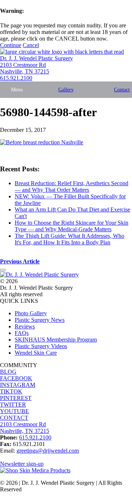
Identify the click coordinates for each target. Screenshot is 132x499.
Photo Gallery (31, 313)
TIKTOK (11, 391)
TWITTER (13, 404)
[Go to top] (3, 270)
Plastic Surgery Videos (41, 346)
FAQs (22, 333)
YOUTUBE (14, 411)
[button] (17, 89)
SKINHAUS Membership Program (56, 339)
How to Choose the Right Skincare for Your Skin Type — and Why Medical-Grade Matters (71, 226)
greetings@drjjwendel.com (47, 450)
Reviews (25, 326)
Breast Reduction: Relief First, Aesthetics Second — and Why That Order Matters (71, 186)
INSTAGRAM (17, 385)
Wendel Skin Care (36, 353)
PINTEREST (16, 398)
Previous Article (20, 261)
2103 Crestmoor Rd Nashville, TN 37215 (24, 68)
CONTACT (14, 418)
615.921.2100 (16, 78)
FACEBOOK (16, 378)
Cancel (31, 45)
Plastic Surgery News (40, 320)
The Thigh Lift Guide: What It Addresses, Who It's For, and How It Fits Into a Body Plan (69, 239)
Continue (10, 45)
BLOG (8, 372)
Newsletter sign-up (22, 464)
